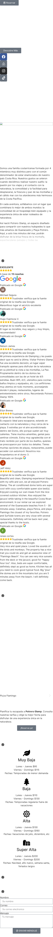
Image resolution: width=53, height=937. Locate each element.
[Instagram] (3, 70)
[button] (3, 695)
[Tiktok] (3, 77)
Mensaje (4, 913)
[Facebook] (3, 56)
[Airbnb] (3, 63)
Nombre (4, 897)
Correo (3, 905)
